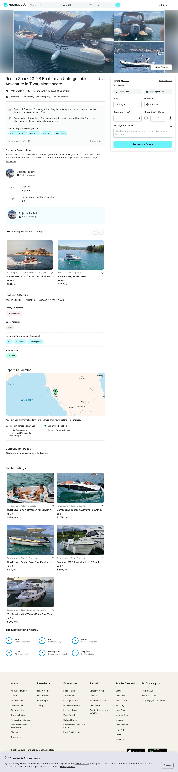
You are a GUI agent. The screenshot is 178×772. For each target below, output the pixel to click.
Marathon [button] (120, 739)
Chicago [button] (119, 720)
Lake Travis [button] (121, 710)
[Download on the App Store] (136, 752)
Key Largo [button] (120, 729)
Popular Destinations (127, 683)
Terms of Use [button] (82, 763)
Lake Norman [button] (122, 724)
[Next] (100, 231)
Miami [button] (118, 691)
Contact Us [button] (16, 737)
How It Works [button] (43, 691)
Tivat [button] (53, 96)
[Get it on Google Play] (157, 752)
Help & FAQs (147, 691)
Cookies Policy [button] (18, 715)
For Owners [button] (42, 695)
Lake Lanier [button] (121, 695)
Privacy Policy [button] (67, 766)
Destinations (95, 705)
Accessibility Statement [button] (21, 720)
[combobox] (45, 5)
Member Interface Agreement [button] (19, 725)
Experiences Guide (98, 700)
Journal (94, 683)
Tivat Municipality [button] (42, 96)
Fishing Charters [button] (70, 700)
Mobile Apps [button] (43, 700)
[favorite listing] (103, 79)
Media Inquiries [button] (18, 700)
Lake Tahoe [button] (121, 700)
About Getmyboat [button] (19, 691)
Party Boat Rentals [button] (71, 732)
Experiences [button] (70, 683)
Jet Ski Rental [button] (69, 695)
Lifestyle (93, 695)
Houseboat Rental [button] (71, 705)
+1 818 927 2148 (149, 695)
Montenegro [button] (27, 96)
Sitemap (14, 732)
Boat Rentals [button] (69, 691)
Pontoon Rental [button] (70, 710)
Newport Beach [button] (123, 715)
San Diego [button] (120, 705)
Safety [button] (40, 705)
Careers (14, 695)
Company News (97, 691)
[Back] (94, 231)
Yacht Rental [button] (69, 715)
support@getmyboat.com (153, 700)
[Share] (99, 79)
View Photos (161, 67)
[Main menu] (174, 5)
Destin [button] (118, 734)
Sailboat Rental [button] (70, 720)
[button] (30, 255)
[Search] (117, 5)
